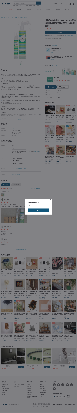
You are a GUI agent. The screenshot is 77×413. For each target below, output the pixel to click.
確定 (38, 210)
